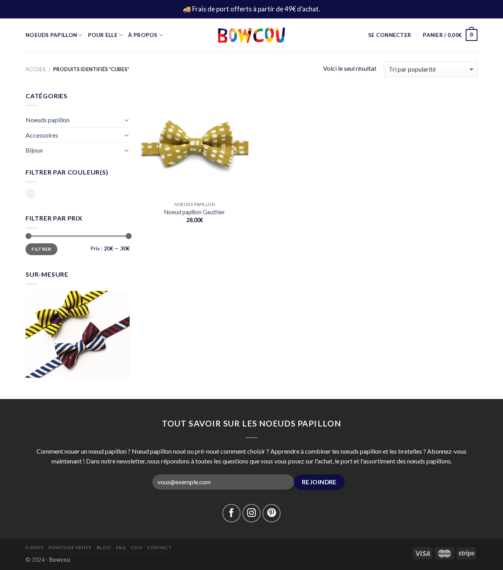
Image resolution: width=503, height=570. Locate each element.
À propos (142, 35)
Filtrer (41, 249)
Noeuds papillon (48, 119)
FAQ (121, 547)
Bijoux (34, 150)
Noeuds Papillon (51, 35)
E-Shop (35, 547)
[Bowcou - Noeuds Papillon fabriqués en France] (251, 35)
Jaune (30, 193)
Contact (159, 547)
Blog (104, 547)
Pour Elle (102, 35)
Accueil (36, 69)
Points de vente (70, 547)
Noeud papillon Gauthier (194, 212)
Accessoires (42, 135)
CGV (136, 547)
